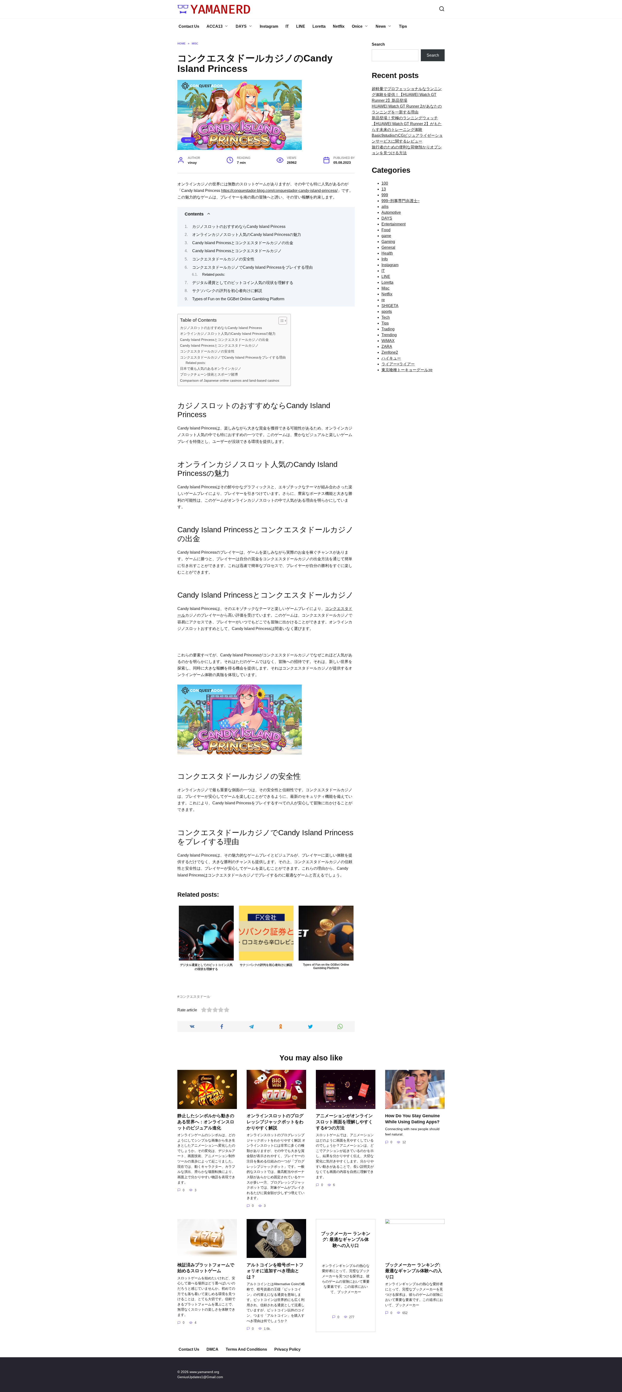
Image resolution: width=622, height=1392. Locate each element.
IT (287, 26)
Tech (385, 317)
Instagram (269, 26)
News (381, 26)
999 (384, 195)
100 (384, 183)
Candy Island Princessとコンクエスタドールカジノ (237, 251)
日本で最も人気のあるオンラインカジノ (210, 368)
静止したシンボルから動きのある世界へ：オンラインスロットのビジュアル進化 (205, 1121)
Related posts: (213, 274)
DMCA (212, 1349)
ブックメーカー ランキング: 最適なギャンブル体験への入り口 (345, 1239)
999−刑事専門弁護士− (400, 201)
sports (386, 311)
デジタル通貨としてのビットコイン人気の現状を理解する (242, 283)
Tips (403, 26)
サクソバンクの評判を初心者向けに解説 (227, 291)
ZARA (386, 346)
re (383, 300)
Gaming (388, 242)
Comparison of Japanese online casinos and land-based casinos (229, 380)
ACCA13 (215, 26)
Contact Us (189, 26)
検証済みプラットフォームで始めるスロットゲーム (205, 1267)
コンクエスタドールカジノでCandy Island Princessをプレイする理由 (252, 267)
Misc (188, 139)
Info (384, 259)
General (388, 247)
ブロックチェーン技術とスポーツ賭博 (209, 374)
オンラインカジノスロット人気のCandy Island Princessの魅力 (246, 234)
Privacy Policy (287, 1349)
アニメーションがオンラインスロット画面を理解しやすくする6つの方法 (344, 1121)
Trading (388, 329)
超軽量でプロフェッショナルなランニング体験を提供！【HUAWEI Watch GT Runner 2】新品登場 (407, 95)
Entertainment (393, 224)
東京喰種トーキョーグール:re (406, 370)
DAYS (241, 26)
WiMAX (388, 341)
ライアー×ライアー (398, 364)
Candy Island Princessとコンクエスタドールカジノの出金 (242, 243)
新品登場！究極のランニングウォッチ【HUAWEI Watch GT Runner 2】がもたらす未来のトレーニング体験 (407, 124)
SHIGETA (389, 306)
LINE (300, 26)
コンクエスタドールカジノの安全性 (223, 259)
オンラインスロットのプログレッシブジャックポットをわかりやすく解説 (275, 1121)
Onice (357, 26)
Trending (389, 335)
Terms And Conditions (246, 1349)
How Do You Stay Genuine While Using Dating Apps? (412, 1118)
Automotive (391, 212)
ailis (385, 207)
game (386, 236)
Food (385, 230)
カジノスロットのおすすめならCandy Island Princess (238, 226)
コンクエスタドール (195, 996)
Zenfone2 (389, 352)
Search (378, 44)
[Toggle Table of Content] (280, 321)
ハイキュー (391, 358)
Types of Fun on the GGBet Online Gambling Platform (238, 299)
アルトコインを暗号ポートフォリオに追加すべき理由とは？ (275, 1270)
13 (383, 189)
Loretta (319, 26)
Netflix (339, 26)
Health (387, 253)
